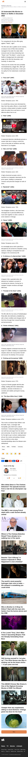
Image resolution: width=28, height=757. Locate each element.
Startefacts (3, 5)
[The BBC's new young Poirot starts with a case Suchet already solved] (14, 520)
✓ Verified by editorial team (7, 18)
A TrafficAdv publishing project (15, 754)
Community (20, 446)
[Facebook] (2, 461)
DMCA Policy (22, 749)
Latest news (8, 5)
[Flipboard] (17, 461)
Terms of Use (16, 749)
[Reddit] (10, 461)
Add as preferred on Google (7, 19)
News (3, 746)
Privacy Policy (4, 749)
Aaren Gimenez (9, 22)
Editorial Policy (20, 751)
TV (7, 746)
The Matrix (14, 446)
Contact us (8, 751)
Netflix (8, 446)
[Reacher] (14, 567)
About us (3, 751)
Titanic (3, 449)
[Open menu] (25, 1)
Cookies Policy (10, 749)
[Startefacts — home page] (3, 1)
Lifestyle (19, 746)
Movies (3, 446)
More (14, 731)
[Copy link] (21, 461)
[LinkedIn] (13, 461)
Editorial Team (13, 751)
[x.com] (6, 461)
